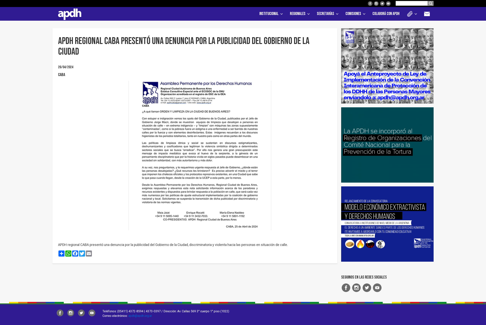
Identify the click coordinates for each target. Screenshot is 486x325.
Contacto (429, 14)
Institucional (269, 13)
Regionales (297, 13)
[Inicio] (68, 13)
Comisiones (353, 13)
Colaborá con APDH (385, 13)
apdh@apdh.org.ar (140, 316)
